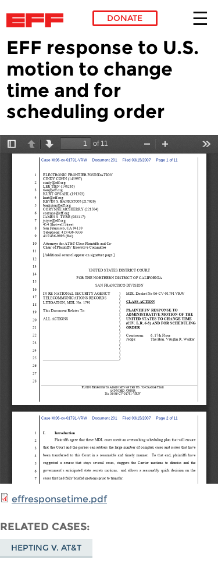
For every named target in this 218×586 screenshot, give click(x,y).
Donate (124, 18)
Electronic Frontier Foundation (38, 20)
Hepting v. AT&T (46, 547)
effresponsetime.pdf (59, 499)
